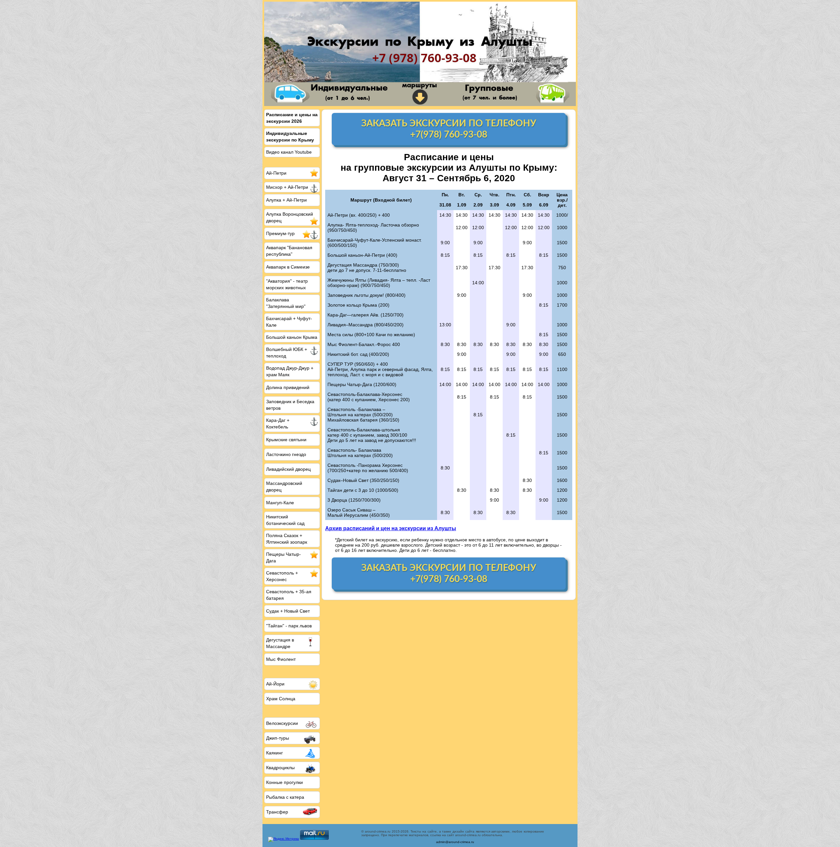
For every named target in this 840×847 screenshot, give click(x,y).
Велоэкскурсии (282, 723)
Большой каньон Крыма (291, 337)
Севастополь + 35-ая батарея (288, 595)
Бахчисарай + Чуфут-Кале (289, 322)
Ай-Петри (276, 173)
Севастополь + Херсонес (282, 576)
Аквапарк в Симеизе (288, 267)
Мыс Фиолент (281, 659)
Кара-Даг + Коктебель (277, 423)
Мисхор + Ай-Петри (287, 187)
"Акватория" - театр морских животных (287, 284)
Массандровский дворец (284, 486)
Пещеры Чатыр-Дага (283, 557)
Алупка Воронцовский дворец (289, 217)
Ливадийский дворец (288, 469)
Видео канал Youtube (289, 152)
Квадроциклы (280, 767)
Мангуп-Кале (280, 502)
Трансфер (277, 811)
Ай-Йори (275, 683)
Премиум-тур (280, 233)
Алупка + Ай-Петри (286, 200)
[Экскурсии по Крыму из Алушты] (420, 54)
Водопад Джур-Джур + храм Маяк (289, 371)
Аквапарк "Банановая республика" (289, 251)
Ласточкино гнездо (286, 454)
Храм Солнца (280, 698)
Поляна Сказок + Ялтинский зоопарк (286, 539)
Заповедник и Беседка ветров (290, 405)
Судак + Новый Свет (288, 611)
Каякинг (274, 752)
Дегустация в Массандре (280, 643)
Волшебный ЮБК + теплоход (286, 352)
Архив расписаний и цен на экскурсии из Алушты (390, 528)
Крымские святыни (286, 439)
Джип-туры (277, 738)
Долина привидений (287, 387)
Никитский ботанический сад (285, 520)
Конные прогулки (284, 782)
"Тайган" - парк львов (289, 625)
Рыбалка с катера (285, 797)
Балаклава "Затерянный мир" (285, 303)
